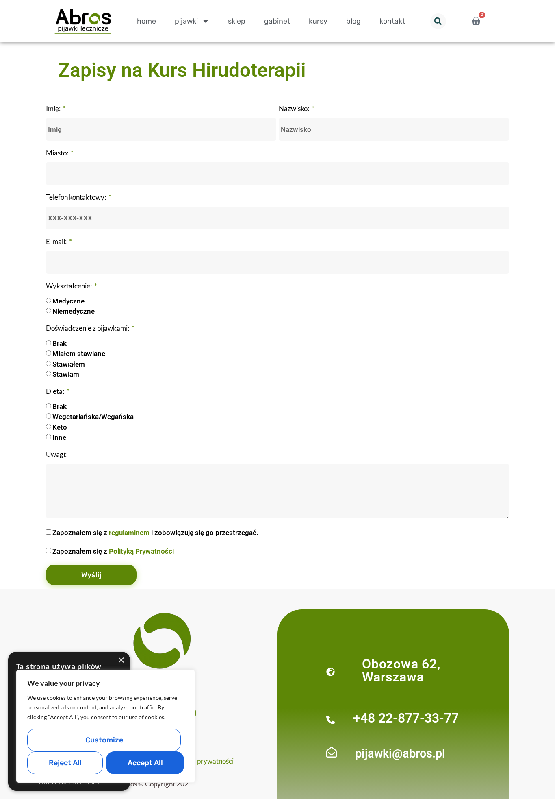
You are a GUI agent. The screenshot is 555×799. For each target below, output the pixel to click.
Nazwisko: (294, 109)
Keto (59, 427)
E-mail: (57, 242)
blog (353, 21)
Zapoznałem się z (113, 552)
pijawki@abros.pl (400, 753)
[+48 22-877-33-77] (330, 720)
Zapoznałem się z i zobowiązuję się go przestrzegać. (155, 532)
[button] (438, 21)
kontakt (392, 21)
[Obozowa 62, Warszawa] (330, 672)
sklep (236, 21)
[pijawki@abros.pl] (331, 752)
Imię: (54, 109)
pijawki (186, 21)
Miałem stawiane (78, 354)
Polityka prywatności (202, 761)
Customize (104, 740)
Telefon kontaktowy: (76, 197)
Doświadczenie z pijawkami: (88, 328)
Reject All (65, 762)
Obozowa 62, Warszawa (401, 670)
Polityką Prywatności (141, 552)
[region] (105, 726)
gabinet (277, 21)
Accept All (145, 762)
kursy (318, 21)
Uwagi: (56, 454)
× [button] (121, 660)
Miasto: (57, 153)
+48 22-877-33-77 (406, 718)
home (146, 21)
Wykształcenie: (69, 286)
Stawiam (65, 375)
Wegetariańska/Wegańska (93, 417)
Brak (59, 343)
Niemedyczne (73, 312)
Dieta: (55, 391)
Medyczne (68, 301)
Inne (59, 438)
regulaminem (129, 532)
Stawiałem (68, 364)
